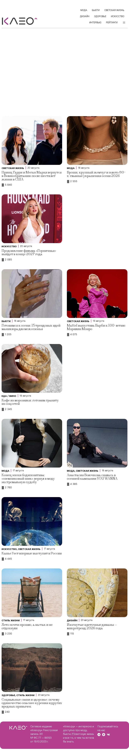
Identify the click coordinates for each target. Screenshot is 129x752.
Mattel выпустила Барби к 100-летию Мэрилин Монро (96, 327)
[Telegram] (99, 734)
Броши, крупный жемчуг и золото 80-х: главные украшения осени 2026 (96, 174)
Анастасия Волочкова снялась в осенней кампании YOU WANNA (92, 477)
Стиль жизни (11, 620)
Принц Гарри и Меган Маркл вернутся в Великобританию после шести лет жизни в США (32, 176)
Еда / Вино (9, 396)
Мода (71, 168)
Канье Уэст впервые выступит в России (32, 553)
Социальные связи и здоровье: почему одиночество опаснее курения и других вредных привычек (32, 703)
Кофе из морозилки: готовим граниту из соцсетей (30, 402)
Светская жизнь (13, 168)
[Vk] (108, 734)
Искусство (9, 246)
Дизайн (72, 620)
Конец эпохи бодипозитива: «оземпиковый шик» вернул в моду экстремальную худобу (28, 478)
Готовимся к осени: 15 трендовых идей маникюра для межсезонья (31, 327)
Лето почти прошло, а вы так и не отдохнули (27, 626)
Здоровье (8, 695)
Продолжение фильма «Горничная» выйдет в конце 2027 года (29, 252)
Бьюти (6, 321)
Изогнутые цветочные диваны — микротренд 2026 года (92, 626)
